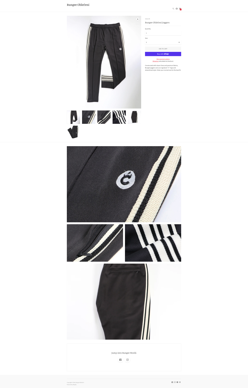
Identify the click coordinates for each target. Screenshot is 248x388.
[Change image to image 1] (73, 117)
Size (146, 38)
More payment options (163, 59)
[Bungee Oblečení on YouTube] (177, 382)
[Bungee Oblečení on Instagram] (175, 382)
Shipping (155, 61)
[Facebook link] (120, 359)
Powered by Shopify (71, 384)
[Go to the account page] (177, 9)
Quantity (148, 29)
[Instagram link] (127, 359)
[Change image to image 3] (104, 117)
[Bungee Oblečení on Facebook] (172, 382)
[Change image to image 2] (88, 117)
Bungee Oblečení (80, 382)
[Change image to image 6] (73, 131)
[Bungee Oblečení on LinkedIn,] (180, 382)
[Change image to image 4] (119, 117)
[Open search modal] (173, 9)
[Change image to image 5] (134, 117)
